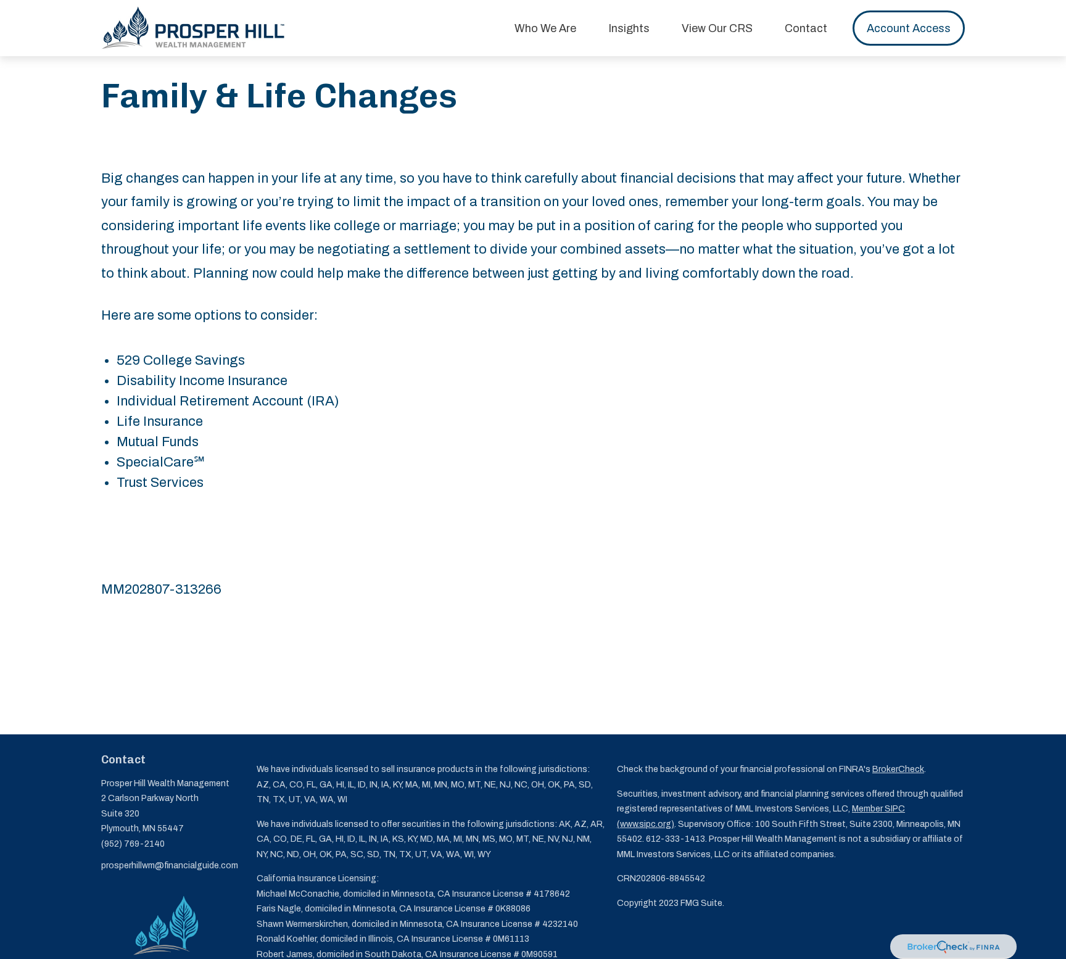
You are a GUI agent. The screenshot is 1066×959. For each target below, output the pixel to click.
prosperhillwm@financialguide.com (169, 865)
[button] (545, 28)
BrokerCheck (898, 769)
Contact (123, 759)
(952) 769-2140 (133, 844)
